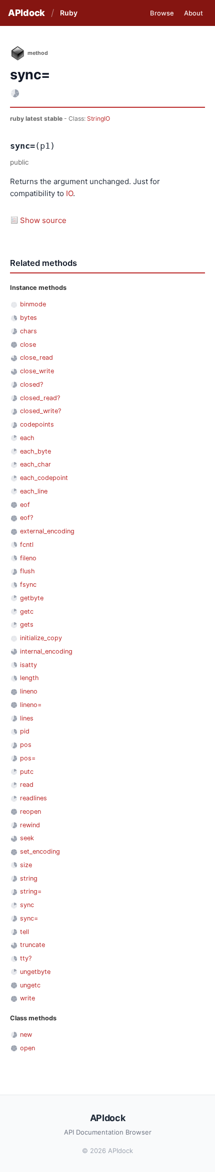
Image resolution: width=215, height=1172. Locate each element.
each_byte (35, 451)
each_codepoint (44, 477)
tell (24, 932)
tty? (26, 958)
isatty (28, 665)
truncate (32, 944)
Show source (43, 220)
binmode (33, 304)
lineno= (31, 704)
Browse (162, 13)
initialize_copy (41, 638)
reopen (30, 811)
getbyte (32, 598)
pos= (28, 758)
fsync (28, 584)
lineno (29, 691)
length (29, 678)
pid (25, 731)
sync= (29, 918)
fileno (28, 558)
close (28, 344)
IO (69, 193)
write (27, 998)
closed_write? (40, 411)
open (27, 1048)
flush (27, 571)
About (193, 13)
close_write (37, 371)
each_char (35, 464)
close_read (36, 357)
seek (27, 838)
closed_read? (40, 398)
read (27, 784)
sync (27, 905)
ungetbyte (35, 971)
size (26, 865)
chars (28, 331)
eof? (26, 517)
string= (31, 891)
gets (27, 624)
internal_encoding (46, 651)
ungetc (30, 985)
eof (25, 504)
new (26, 1034)
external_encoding (47, 531)
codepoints (37, 424)
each (27, 438)
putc (27, 771)
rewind (30, 825)
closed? (31, 384)
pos (26, 744)
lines (27, 718)
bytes (28, 317)
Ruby (69, 12)
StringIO (98, 118)
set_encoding (40, 851)
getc (27, 611)
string (29, 878)
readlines (33, 798)
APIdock (26, 12)
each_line (34, 491)
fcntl (27, 544)
